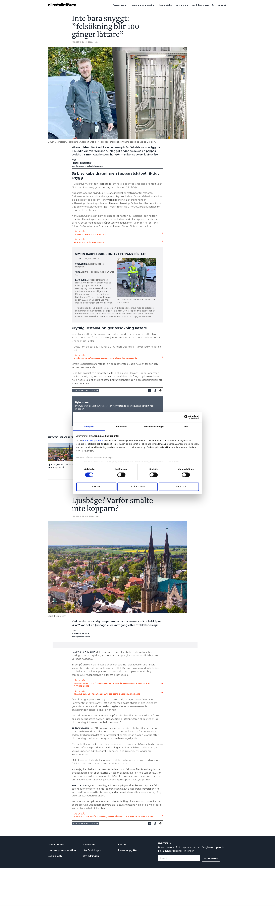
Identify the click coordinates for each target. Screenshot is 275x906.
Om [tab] (186, 426)
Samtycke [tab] (89, 426)
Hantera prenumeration (142, 5)
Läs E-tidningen (200, 5)
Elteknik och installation (85, 391)
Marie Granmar (80, 633)
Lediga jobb (165, 5)
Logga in (222, 5)
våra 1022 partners (93, 440)
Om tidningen (91, 856)
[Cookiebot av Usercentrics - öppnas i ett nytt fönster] (186, 417)
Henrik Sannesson (82, 163)
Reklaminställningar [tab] (154, 426)
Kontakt (122, 844)
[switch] (121, 475)
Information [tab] (121, 426)
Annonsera (182, 5)
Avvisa (96, 486)
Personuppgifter (128, 850)
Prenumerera (119, 5)
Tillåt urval (137, 486)
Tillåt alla (178, 486)
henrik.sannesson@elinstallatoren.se (87, 166)
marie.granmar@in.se (81, 636)
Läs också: (90, 233)
